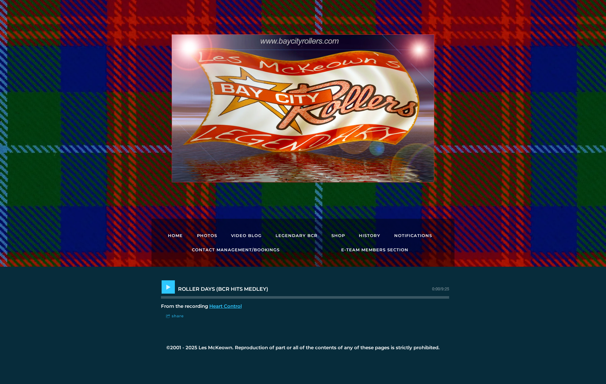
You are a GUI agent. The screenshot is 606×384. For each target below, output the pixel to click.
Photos (207, 235)
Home (175, 235)
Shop (338, 235)
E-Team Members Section (374, 249)
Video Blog (246, 235)
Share (178, 316)
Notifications (413, 235)
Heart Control (225, 306)
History (369, 235)
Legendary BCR (297, 235)
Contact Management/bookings (236, 249)
